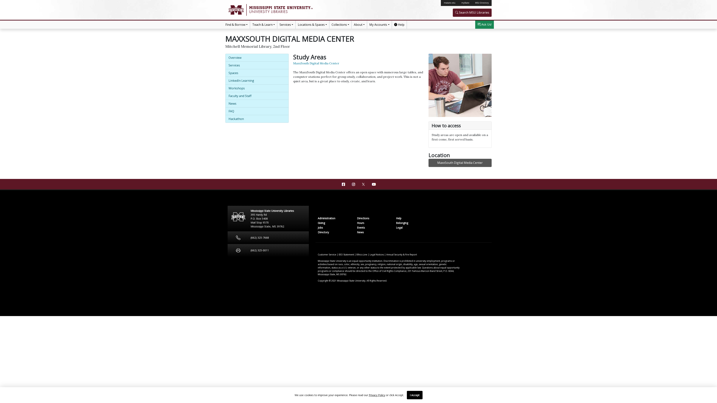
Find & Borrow (235, 25)
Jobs (320, 227)
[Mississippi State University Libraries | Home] (291, 9)
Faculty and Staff (240, 96)
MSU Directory (482, 2)
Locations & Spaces (311, 25)
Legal (399, 227)
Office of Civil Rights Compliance (389, 271)
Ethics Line (362, 254)
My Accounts (378, 25)
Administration (326, 218)
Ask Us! (486, 24)
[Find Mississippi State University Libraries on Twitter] (363, 184)
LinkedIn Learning (241, 81)
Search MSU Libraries (473, 12)
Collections (339, 25)
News (232, 103)
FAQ (231, 111)
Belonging (402, 223)
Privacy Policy (377, 395)
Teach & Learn (262, 25)
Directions (363, 218)
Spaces (233, 73)
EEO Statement (347, 254)
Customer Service (327, 254)
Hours (360, 223)
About (358, 25)
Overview (235, 58)
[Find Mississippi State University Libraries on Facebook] (343, 184)
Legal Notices (377, 254)
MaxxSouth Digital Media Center (316, 63)
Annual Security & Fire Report (401, 254)
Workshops (237, 88)
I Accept (415, 395)
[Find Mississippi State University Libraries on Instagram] (353, 184)
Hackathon (236, 119)
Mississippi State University (235, 9)
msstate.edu (449, 2)
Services (285, 25)
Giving (321, 223)
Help (400, 25)
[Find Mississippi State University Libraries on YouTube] (373, 184)
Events (361, 227)
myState (465, 2)
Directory (323, 232)
